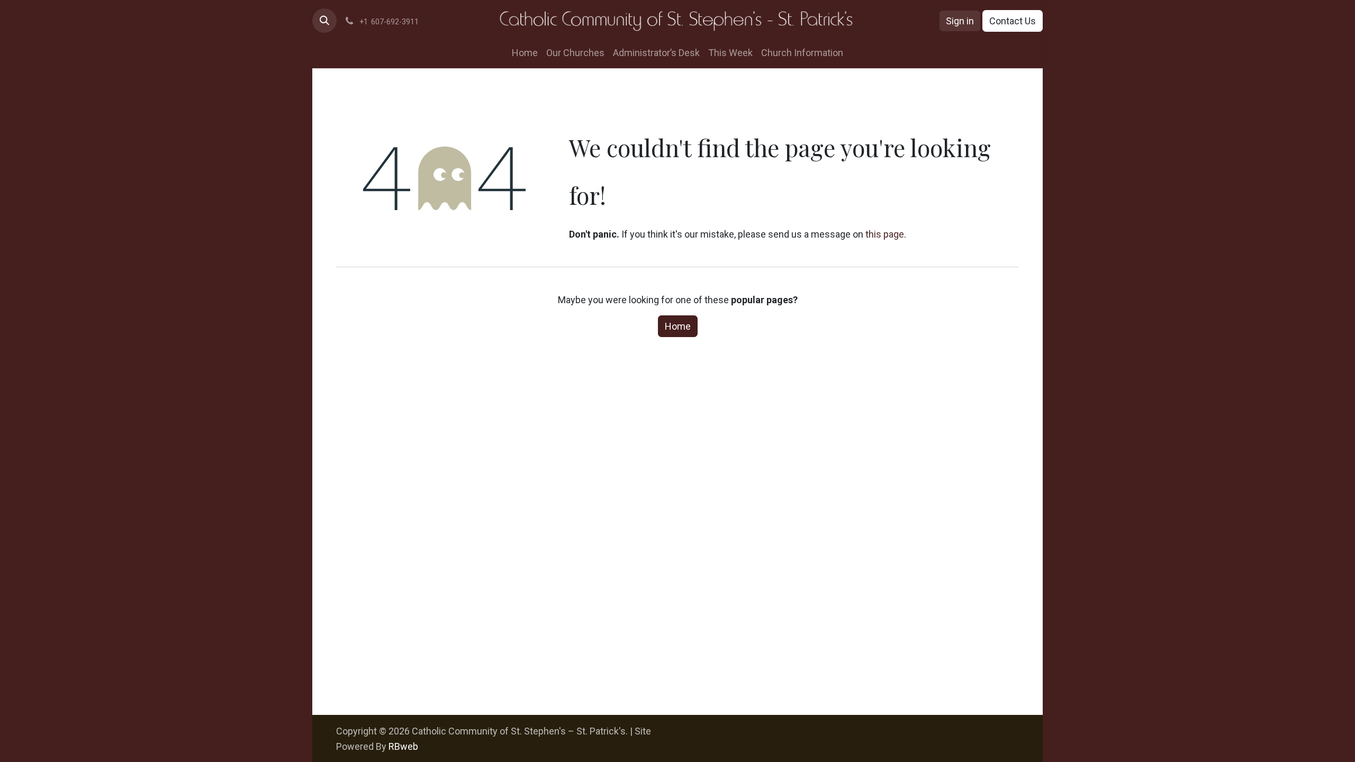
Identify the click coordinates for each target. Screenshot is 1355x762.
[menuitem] (525, 52)
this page (884, 234)
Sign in (960, 20)
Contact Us (1012, 20)
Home (678, 326)
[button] (324, 20)
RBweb (403, 746)
